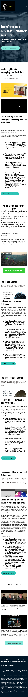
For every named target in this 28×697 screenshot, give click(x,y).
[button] (26, 6)
